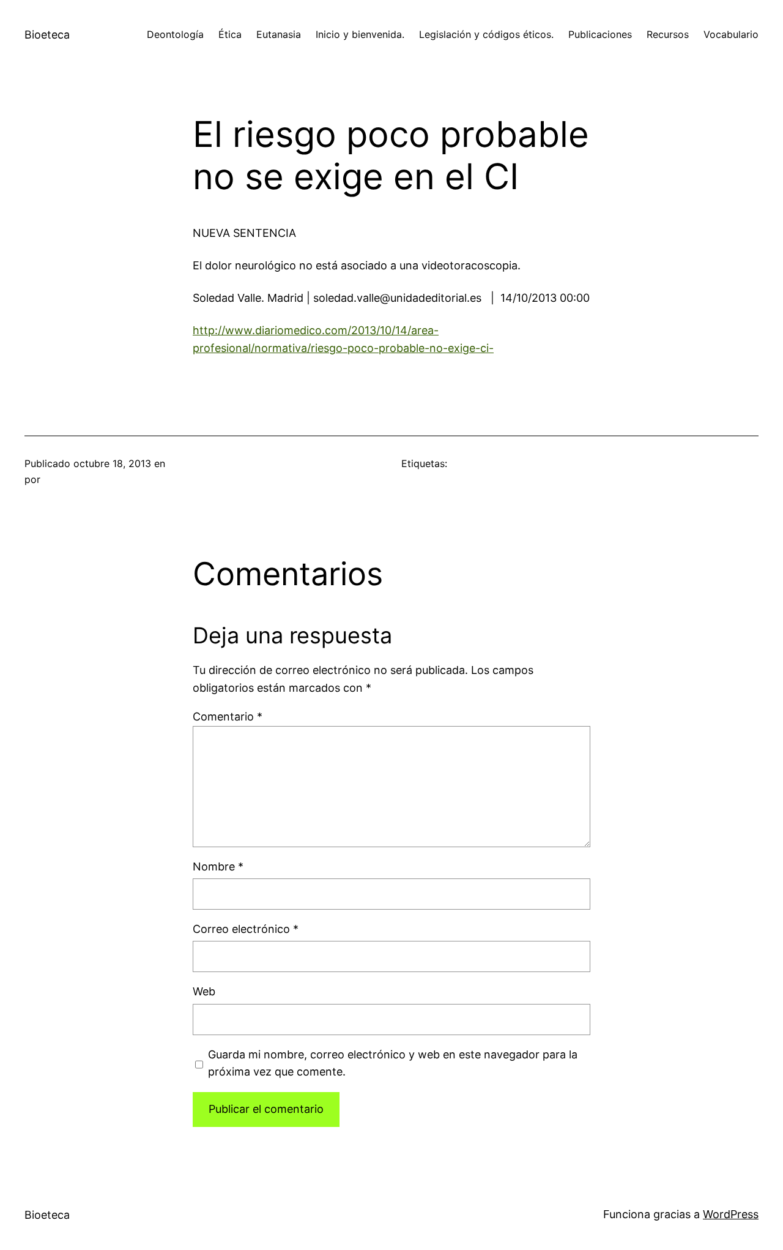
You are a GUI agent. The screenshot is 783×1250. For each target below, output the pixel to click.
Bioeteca (47, 34)
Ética (230, 34)
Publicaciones (600, 34)
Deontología (175, 34)
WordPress (731, 1214)
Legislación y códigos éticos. (486, 34)
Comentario (227, 716)
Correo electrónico (246, 929)
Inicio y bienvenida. (360, 34)
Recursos (668, 34)
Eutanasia (278, 34)
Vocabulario (731, 34)
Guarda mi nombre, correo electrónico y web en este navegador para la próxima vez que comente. (392, 1063)
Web (204, 991)
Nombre (218, 866)
